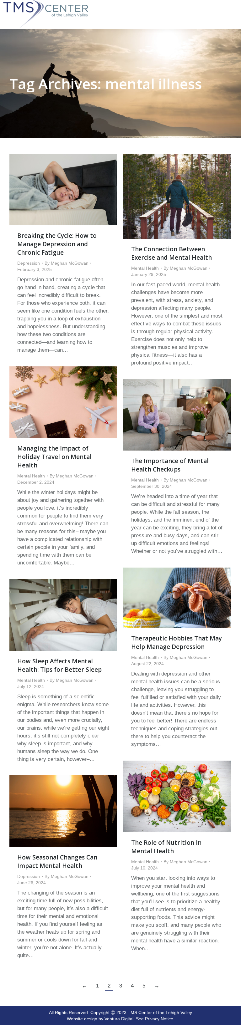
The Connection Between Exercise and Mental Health (171, 253)
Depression (28, 263)
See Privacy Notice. (155, 1018)
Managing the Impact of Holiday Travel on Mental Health (54, 456)
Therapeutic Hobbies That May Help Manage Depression (176, 642)
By (66, 263)
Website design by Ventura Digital (100, 1018)
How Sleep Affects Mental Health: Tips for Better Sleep (59, 665)
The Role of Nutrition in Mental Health (166, 847)
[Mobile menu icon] (234, 4)
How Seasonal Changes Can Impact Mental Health (57, 861)
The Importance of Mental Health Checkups (170, 465)
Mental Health (145, 268)
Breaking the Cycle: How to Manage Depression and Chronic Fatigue (57, 244)
